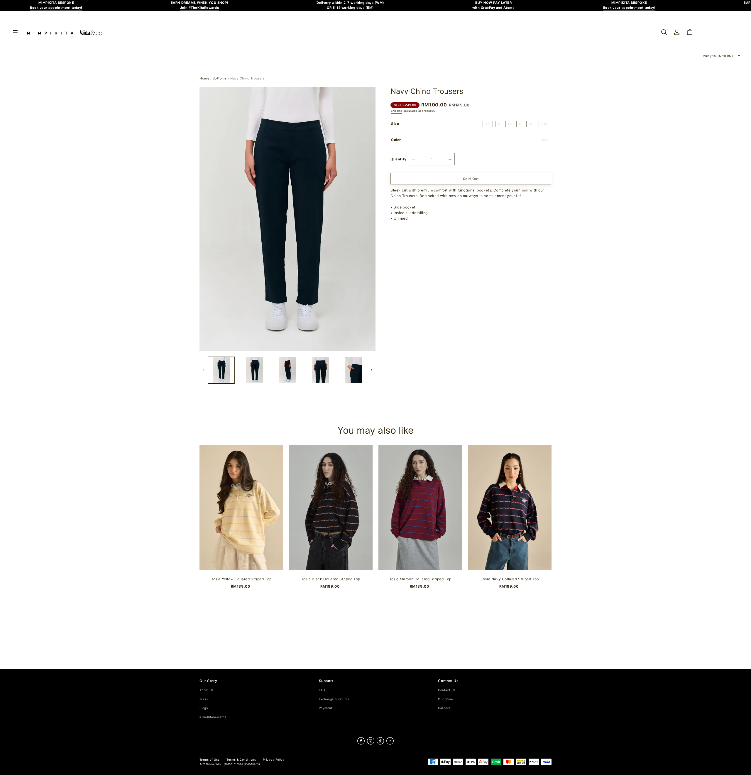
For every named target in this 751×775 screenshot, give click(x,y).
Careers (444, 708)
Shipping (396, 110)
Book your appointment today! (56, 8)
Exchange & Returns (334, 699)
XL (531, 124)
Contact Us (446, 690)
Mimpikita (215, 764)
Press (203, 699)
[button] (663, 32)
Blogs (203, 708)
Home (204, 78)
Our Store (445, 699)
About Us (206, 690)
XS (487, 124)
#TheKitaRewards (212, 717)
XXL (545, 124)
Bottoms (220, 78)
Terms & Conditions (241, 759)
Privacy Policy (274, 759)
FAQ (322, 690)
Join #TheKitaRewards (199, 8)
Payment (325, 708)
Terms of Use (209, 759)
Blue (545, 140)
